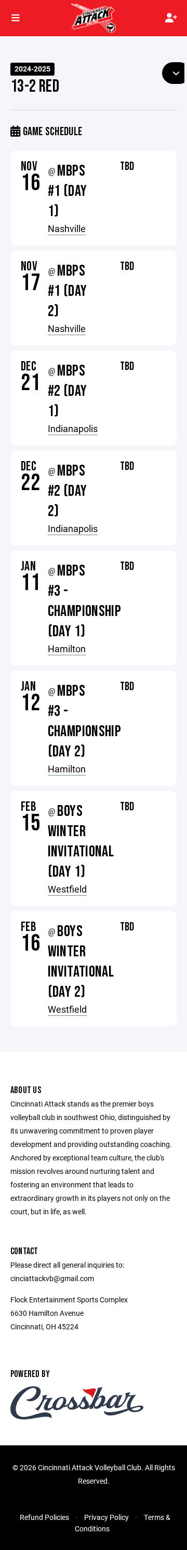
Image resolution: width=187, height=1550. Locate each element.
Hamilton (67, 648)
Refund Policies (44, 1517)
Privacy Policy (106, 1517)
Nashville (67, 228)
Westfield (67, 889)
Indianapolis (73, 428)
